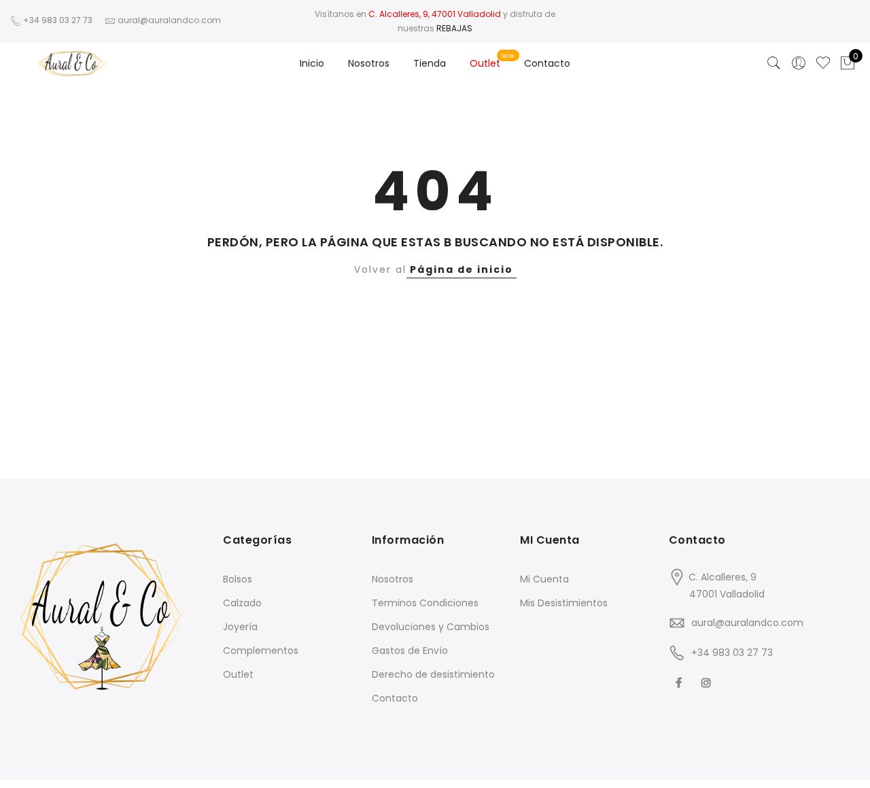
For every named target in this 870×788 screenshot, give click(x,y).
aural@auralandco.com (747, 622)
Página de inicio (461, 269)
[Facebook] (680, 682)
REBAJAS (454, 28)
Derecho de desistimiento (433, 674)
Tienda (429, 63)
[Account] (798, 63)
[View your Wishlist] (823, 63)
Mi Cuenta (544, 579)
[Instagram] (707, 682)
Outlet (485, 63)
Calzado (242, 603)
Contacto (547, 63)
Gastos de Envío (410, 650)
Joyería (240, 627)
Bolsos (237, 579)
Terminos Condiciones (425, 603)
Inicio (312, 63)
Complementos (260, 650)
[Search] (774, 63)
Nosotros (368, 63)
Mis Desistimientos (564, 603)
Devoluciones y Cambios (430, 627)
